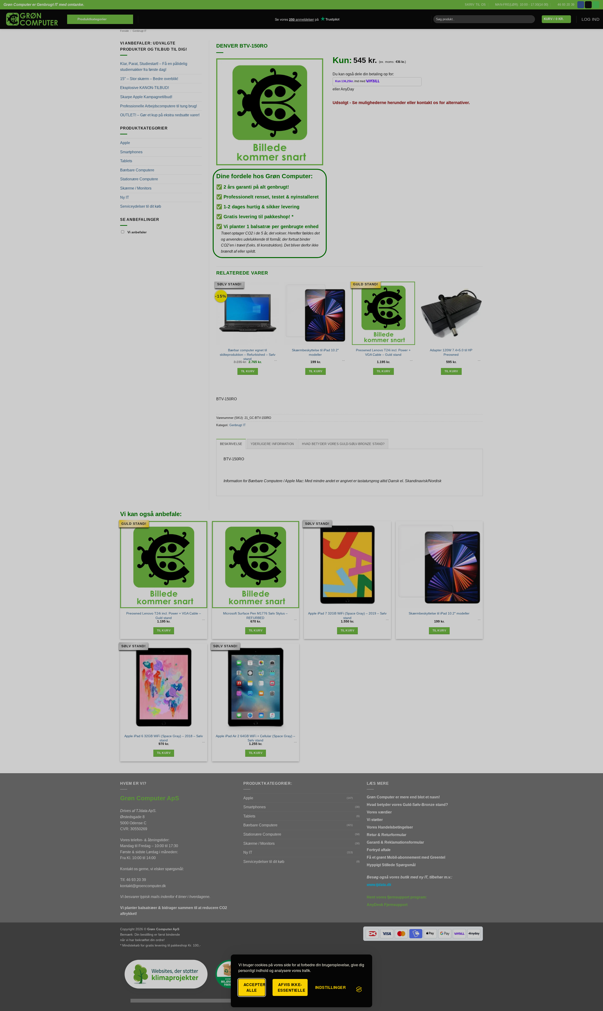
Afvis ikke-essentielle (291, 987)
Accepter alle (254, 987)
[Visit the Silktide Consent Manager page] (359, 989)
